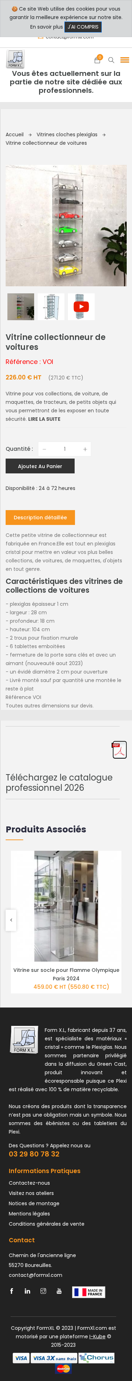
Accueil (15, 134)
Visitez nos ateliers (31, 1193)
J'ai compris (83, 26)
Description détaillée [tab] (40, 517)
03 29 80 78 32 (34, 1154)
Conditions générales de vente (46, 1223)
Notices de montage (34, 1203)
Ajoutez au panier (40, 466)
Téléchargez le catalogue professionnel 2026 (59, 783)
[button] (123, 59)
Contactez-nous (29, 1182)
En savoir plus (46, 26)
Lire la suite (44, 419)
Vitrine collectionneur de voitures (46, 143)
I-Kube (97, 1336)
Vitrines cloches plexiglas (68, 134)
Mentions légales (29, 1213)
